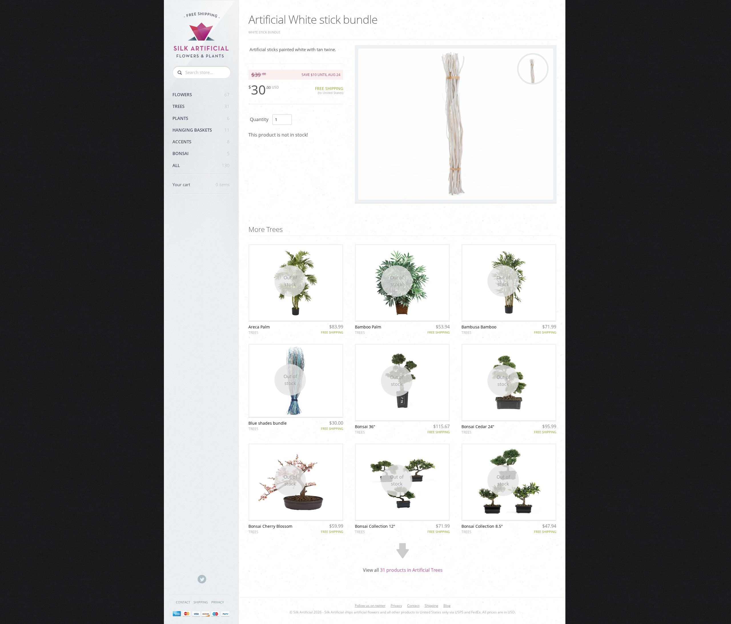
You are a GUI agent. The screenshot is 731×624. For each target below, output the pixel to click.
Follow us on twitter (370, 605)
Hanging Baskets (201, 130)
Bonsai (201, 153)
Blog (447, 605)
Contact (183, 602)
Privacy (217, 602)
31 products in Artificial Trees (411, 570)
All (201, 165)
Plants (201, 118)
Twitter (202, 579)
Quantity (259, 119)
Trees (201, 106)
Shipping (201, 602)
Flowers (201, 94)
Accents (201, 142)
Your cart (201, 184)
